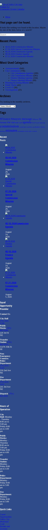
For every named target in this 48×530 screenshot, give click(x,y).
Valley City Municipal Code (4, 521)
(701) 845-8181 (7, 395)
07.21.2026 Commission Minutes (19, 56)
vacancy (34, 131)
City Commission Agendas (22, 73)
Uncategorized (11, 90)
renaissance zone (23, 131)
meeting (2, 131)
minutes (11, 130)
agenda (26, 122)
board (33, 122)
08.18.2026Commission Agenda (19, 52)
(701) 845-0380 (5, 329)
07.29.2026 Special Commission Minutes (22, 49)
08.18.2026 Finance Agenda (17, 54)
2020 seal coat (16, 123)
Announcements (12, 68)
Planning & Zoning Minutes (17, 83)
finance (43, 127)
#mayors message (21, 118)
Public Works (11, 85)
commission (9, 126)
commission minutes (25, 127)
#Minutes (35, 119)
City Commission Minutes (22, 75)
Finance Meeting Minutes (21, 80)
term (30, 131)
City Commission (12, 71)
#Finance (5, 118)
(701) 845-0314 (5, 343)
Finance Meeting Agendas (22, 78)
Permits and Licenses (5, 527)
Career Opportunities (5, 515)
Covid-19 (9, 87)
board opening (40, 122)
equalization (36, 127)
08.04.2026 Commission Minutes (19, 47)
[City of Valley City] (11, 4)
